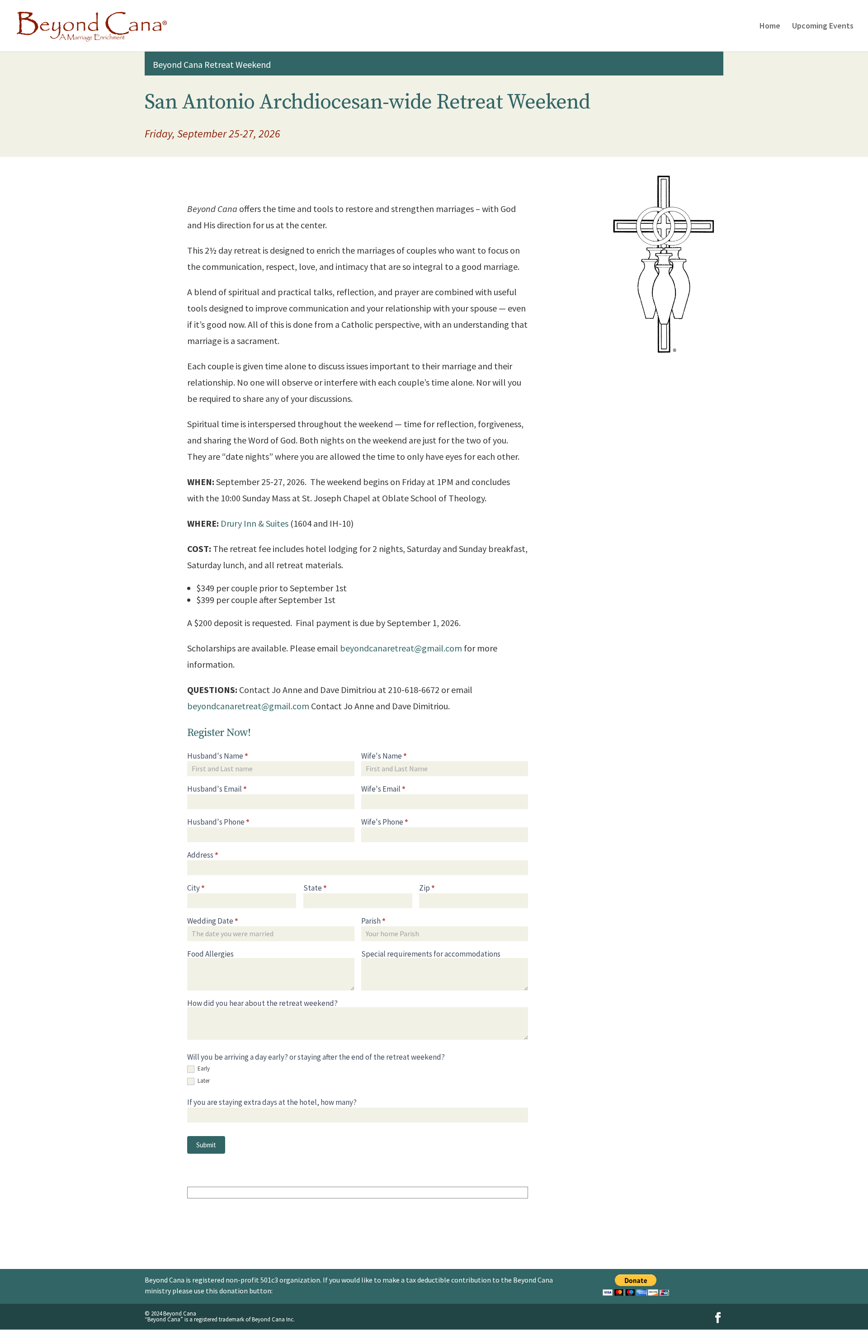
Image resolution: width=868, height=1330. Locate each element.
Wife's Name (384, 756)
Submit (206, 1145)
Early (203, 1068)
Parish (373, 921)
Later (203, 1081)
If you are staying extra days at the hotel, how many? (272, 1102)
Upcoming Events (823, 27)
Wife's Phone (384, 822)
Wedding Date (212, 921)
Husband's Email (217, 789)
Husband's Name (217, 756)
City (196, 888)
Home (770, 27)
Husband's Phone (218, 822)
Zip (427, 888)
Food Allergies (210, 954)
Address (202, 855)
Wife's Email (383, 789)
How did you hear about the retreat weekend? (262, 1003)
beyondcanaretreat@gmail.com (401, 648)
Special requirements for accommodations (430, 954)
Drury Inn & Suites (254, 523)
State (315, 888)
